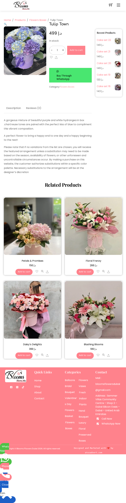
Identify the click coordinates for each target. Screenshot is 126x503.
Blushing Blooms (93, 344)
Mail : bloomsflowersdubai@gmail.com (107, 384)
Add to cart (76, 50)
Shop (37, 386)
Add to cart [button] (24, 272)
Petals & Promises (32, 261)
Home (37, 380)
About (38, 392)
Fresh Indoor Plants (83, 398)
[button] (5, 24)
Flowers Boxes (67, 86)
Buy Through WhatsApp (64, 77)
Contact (39, 398)
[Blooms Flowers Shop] (22, 5)
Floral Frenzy (93, 261)
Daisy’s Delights (32, 344)
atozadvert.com (93, 452)
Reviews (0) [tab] (33, 108)
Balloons (70, 380)
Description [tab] (13, 108)
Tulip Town (59, 24)
